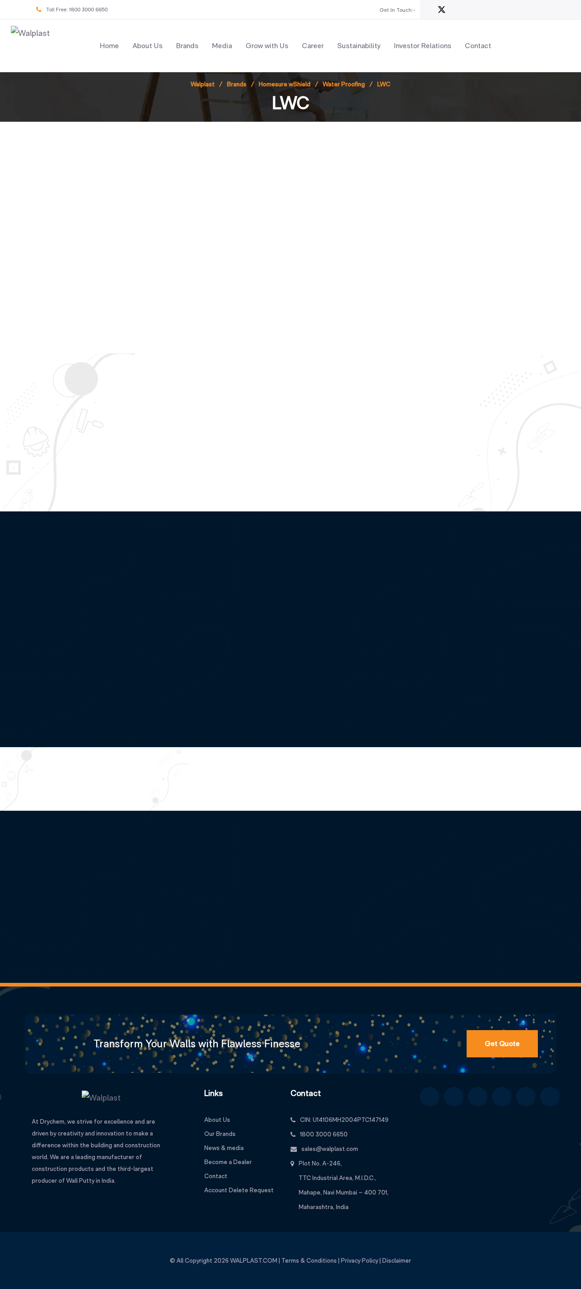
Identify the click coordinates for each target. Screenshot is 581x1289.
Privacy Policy (359, 1260)
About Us (147, 45)
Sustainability (358, 45)
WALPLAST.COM (253, 1260)
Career (313, 45)
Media (222, 45)
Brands (187, 45)
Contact (478, 45)
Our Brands (220, 1133)
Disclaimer (396, 1260)
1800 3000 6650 (88, 9)
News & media (224, 1147)
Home (109, 45)
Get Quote (502, 1043)
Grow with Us (267, 45)
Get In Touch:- (397, 10)
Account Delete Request (239, 1190)
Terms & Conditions (309, 1260)
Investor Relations (422, 45)
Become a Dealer (228, 1161)
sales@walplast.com (329, 1148)
